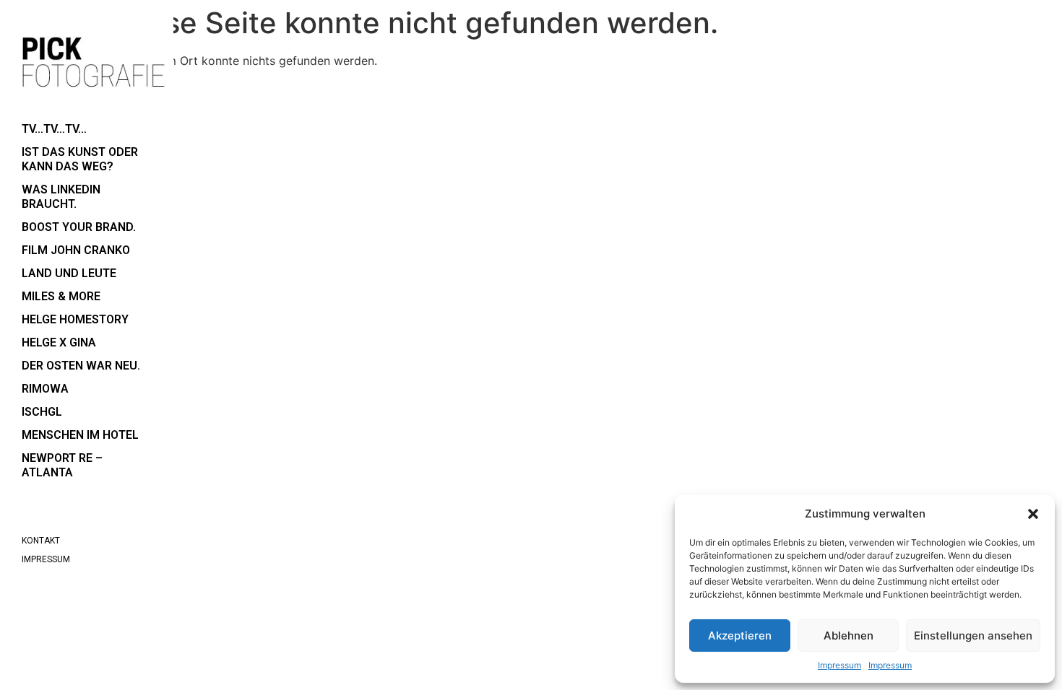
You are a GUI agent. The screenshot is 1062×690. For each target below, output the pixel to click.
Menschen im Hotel (80, 435)
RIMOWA (45, 389)
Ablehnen (848, 635)
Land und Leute (69, 273)
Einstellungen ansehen (973, 635)
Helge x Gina (59, 342)
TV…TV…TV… (54, 129)
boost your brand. (79, 227)
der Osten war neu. (81, 365)
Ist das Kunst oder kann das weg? (80, 159)
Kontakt (41, 541)
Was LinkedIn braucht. (61, 197)
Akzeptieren (740, 635)
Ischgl (42, 412)
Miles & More (61, 296)
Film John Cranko (76, 250)
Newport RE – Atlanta (62, 465)
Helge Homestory (75, 319)
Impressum (839, 665)
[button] (1033, 514)
